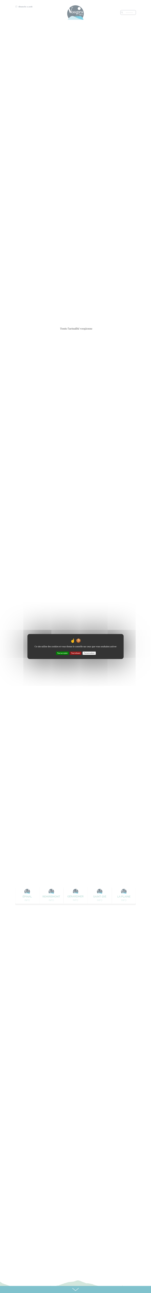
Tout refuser (75, 653)
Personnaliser (89, 653)
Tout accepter (62, 653)
